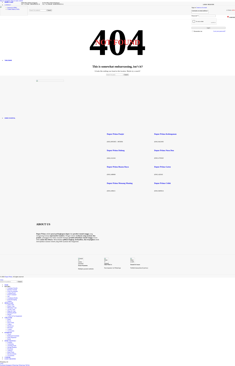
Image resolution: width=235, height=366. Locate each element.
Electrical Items (11, 354)
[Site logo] (14, 15)
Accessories (10, 331)
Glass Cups (10, 304)
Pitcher (9, 314)
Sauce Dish (10, 322)
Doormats (10, 349)
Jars (8, 296)
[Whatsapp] (38, 247)
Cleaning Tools (11, 345)
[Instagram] (44, 247)
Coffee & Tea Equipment (14, 316)
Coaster (9, 329)
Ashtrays (9, 350)
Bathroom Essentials (13, 336)
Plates (9, 319)
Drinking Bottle (11, 313)
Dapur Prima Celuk (162, 183)
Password (195, 16)
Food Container (11, 294)
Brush (9, 339)
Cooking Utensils (12, 288)
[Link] (60, 247)
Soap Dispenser (11, 337)
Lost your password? (219, 31)
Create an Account (201, 7)
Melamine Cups (12, 308)
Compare (8, 357)
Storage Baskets (12, 347)
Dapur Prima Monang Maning (120, 183)
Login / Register (10, 359)
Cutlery (9, 324)
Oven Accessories (12, 291)
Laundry (9, 342)
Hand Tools (10, 352)
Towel (9, 334)
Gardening (10, 344)
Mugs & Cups (11, 311)
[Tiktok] (49, 247)
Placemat (10, 327)
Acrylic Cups (11, 309)
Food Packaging (12, 299)
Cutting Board (11, 293)
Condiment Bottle (12, 298)
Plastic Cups (11, 306)
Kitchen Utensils (12, 290)
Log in (208, 28)
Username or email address (200, 10)
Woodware (10, 326)
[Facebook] (55, 247)
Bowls (9, 321)
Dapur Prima (8, 277)
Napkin (9, 301)
